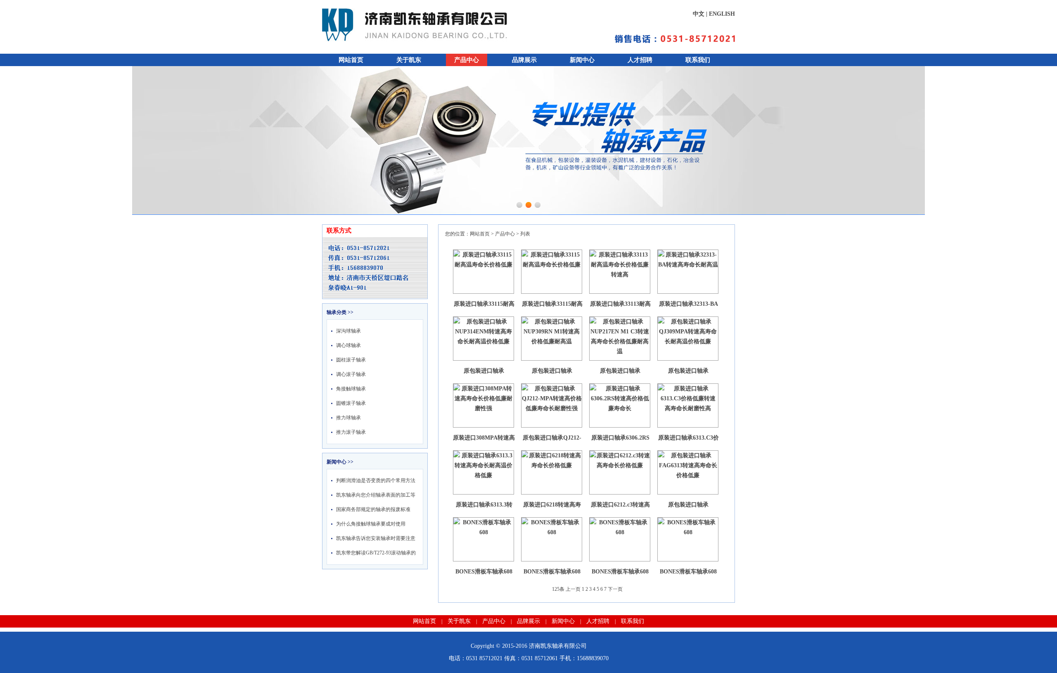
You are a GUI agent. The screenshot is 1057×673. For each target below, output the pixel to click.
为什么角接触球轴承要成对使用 (370, 524)
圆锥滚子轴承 (351, 403)
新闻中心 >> (340, 462)
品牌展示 (524, 60)
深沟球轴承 (348, 331)
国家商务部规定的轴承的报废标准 (373, 509)
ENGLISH (722, 14)
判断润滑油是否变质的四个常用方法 (375, 480)
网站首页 (351, 60)
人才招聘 (640, 60)
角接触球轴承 (351, 389)
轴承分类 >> (340, 312)
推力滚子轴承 (351, 432)
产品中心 (466, 60)
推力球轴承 (348, 418)
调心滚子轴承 (351, 374)
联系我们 (697, 60)
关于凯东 (408, 60)
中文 (698, 14)
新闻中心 (582, 60)
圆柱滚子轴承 (351, 360)
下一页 (615, 589)
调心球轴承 (348, 345)
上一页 (573, 589)
